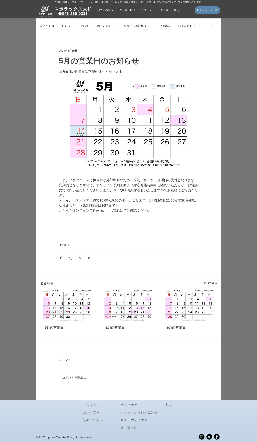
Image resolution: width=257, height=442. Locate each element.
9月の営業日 (54, 327)
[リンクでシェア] (88, 258)
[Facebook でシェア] (60, 258)
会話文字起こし (106, 25)
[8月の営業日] (128, 305)
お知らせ (67, 25)
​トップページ (93, 405)
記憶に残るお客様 (135, 25)
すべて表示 (210, 283)
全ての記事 (47, 25)
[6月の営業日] (189, 305)
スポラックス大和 (73, 8)
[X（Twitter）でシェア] (70, 258)
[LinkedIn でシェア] (79, 258)
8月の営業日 (115, 327)
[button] (127, 10)
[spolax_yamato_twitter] (209, 437)
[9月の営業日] (67, 305)
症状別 (85, 25)
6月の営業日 (176, 327)
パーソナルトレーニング (139, 412)
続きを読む (185, 25)
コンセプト (91, 412)
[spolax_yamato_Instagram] (202, 437)
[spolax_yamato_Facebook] (217, 437)
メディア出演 (162, 25)
